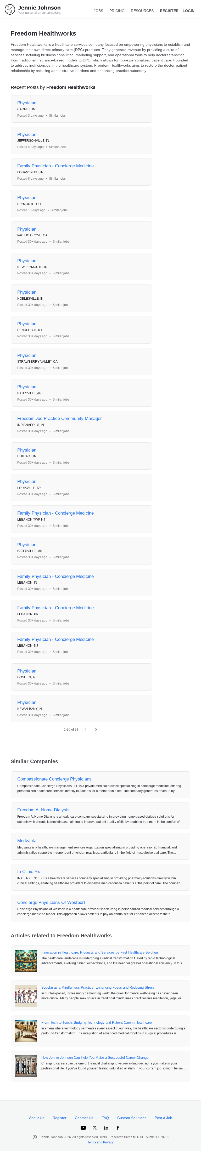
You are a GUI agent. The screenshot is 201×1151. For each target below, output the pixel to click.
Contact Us (84, 1118)
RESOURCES (142, 11)
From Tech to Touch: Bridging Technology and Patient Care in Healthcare (96, 1022)
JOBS (98, 11)
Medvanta (26, 840)
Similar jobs (57, 115)
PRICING (117, 11)
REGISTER (169, 11)
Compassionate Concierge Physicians (54, 779)
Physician (26, 102)
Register (59, 1118)
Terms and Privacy (100, 1142)
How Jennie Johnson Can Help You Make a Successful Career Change (94, 1057)
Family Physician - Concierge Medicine (55, 165)
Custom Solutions (131, 1118)
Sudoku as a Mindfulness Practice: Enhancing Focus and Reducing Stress (98, 987)
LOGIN (188, 11)
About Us (36, 1118)
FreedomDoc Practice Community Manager (59, 418)
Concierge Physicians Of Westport (51, 902)
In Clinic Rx (28, 871)
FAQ (105, 1118)
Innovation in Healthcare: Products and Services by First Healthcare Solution (99, 952)
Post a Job (163, 1118)
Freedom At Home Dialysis (43, 809)
